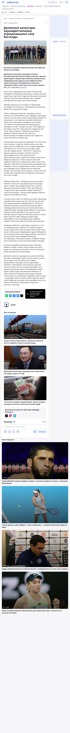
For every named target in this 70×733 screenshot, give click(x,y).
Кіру (45, 422)
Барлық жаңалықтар (15, 18)
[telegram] (10, 295)
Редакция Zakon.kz (28, 18)
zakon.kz (23, 87)
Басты (5, 18)
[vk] (17, 295)
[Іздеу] (66, 2)
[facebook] (14, 295)
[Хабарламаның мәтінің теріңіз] (25, 426)
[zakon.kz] (13, 2)
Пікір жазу (41, 432)
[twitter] (21, 295)
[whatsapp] (6, 295)
